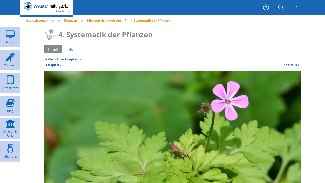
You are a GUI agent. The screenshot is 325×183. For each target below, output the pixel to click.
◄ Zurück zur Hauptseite (63, 59)
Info (70, 49)
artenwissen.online (39, 20)
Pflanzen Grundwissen (104, 20)
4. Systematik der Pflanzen (151, 20)
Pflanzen (70, 20)
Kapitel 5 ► (292, 65)
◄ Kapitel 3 (53, 65)
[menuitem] (281, 7)
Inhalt (53, 49)
